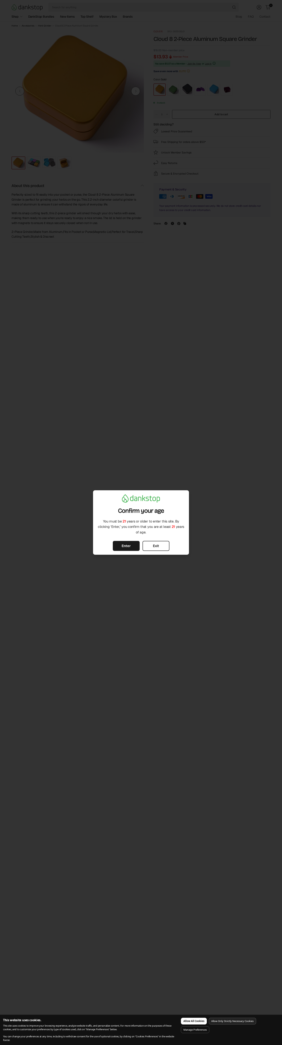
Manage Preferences (195, 1029)
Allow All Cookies (193, 1021)
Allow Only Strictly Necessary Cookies (232, 1021)
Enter (126, 546)
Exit (156, 546)
